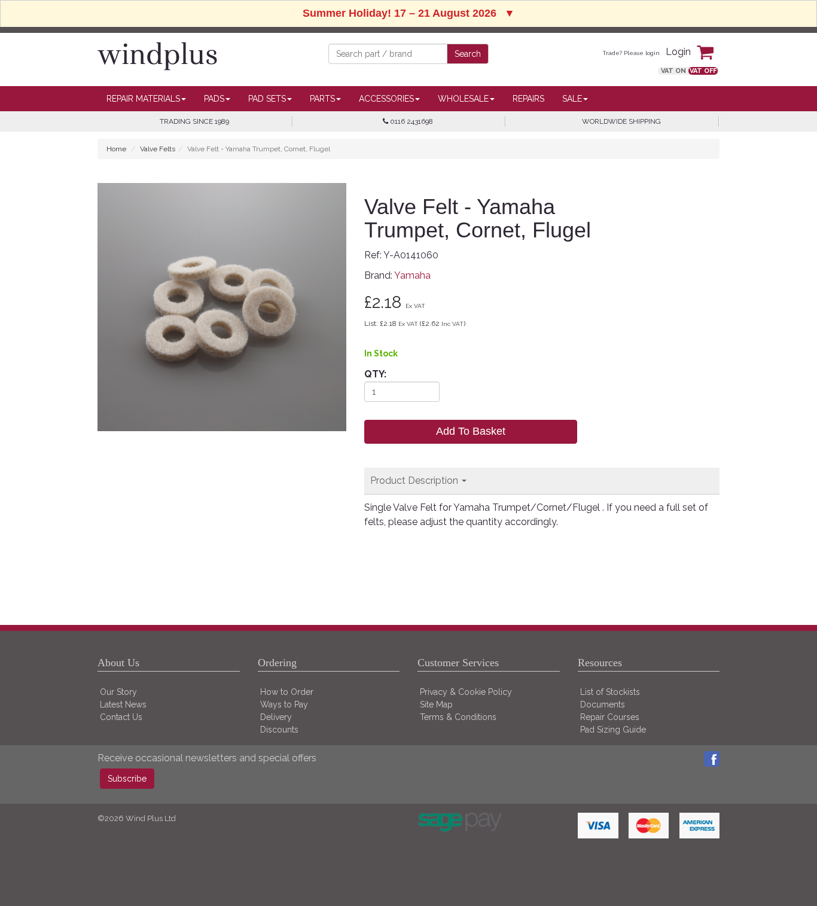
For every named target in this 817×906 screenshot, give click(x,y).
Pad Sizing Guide (613, 729)
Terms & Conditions (458, 717)
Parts (322, 98)
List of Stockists (610, 692)
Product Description (415, 480)
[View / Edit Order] (708, 51)
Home (116, 149)
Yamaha (412, 275)
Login (678, 51)
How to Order (286, 692)
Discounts (279, 729)
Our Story (118, 692)
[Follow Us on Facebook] (712, 758)
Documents (602, 704)
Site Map (436, 704)
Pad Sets (267, 98)
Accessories (386, 98)
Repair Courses (609, 717)
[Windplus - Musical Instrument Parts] (157, 55)
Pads (214, 98)
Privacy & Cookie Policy (466, 692)
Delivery (276, 717)
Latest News (123, 704)
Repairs (528, 98)
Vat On (673, 71)
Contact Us (121, 717)
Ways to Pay (284, 704)
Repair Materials (143, 98)
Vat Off (703, 71)
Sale (572, 98)
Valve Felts (157, 149)
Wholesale (463, 98)
